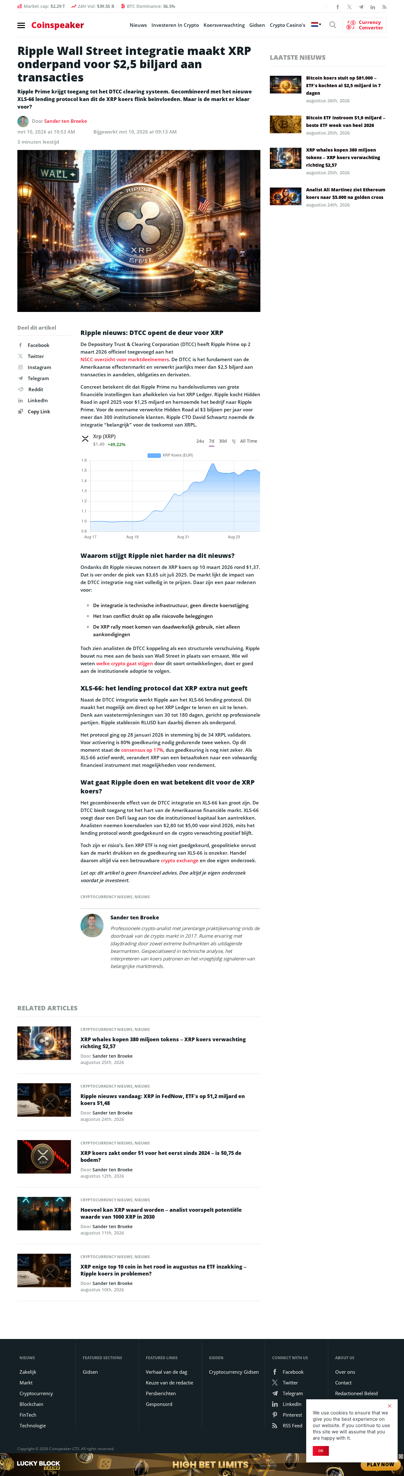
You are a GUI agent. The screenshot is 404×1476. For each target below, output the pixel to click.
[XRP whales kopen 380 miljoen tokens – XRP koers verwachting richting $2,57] (44, 1045)
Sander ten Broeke (65, 121)
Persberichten (161, 1393)
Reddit (35, 389)
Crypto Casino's (287, 25)
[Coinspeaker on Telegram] (361, 6)
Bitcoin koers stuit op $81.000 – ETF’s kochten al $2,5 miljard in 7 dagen (343, 85)
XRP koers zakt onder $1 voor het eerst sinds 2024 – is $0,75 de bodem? (160, 1156)
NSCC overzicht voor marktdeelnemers (124, 359)
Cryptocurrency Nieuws (106, 896)
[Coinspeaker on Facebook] (338, 6)
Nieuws (138, 25)
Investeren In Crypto (175, 25)
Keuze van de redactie (169, 1382)
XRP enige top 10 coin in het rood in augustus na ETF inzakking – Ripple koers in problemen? (163, 1270)
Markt (26, 1382)
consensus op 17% (142, 750)
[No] (389, 1406)
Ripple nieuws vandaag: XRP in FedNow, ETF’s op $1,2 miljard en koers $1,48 (162, 1100)
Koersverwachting (224, 25)
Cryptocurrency (36, 1393)
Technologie (33, 1425)
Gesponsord (159, 1404)
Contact (343, 1382)
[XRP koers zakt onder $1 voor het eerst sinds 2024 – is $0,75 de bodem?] (44, 1159)
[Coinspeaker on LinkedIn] (373, 6)
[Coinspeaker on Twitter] (349, 6)
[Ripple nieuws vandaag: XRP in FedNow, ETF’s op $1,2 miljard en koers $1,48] (44, 1102)
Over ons (345, 1372)
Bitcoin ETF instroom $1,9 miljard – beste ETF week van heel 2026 (345, 121)
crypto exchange (180, 860)
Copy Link (38, 411)
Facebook (39, 345)
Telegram (38, 378)
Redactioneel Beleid (356, 1393)
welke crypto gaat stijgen (124, 663)
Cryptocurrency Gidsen (234, 1372)
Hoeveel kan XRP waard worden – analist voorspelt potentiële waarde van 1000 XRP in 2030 (161, 1213)
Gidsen (257, 25)
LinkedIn (38, 400)
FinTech (28, 1415)
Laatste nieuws (298, 57)
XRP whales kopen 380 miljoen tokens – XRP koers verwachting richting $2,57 (163, 1043)
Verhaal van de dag (166, 1372)
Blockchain (31, 1404)
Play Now (381, 1464)
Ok (321, 1451)
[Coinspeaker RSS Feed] (384, 6)
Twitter (36, 356)
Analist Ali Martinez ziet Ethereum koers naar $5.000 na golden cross (345, 193)
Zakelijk (28, 1372)
